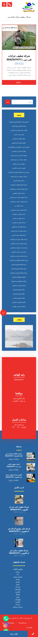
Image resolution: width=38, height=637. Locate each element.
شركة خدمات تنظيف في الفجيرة (18, 248)
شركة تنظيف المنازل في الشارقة (19, 189)
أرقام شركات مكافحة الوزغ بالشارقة (18, 122)
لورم (17, 597)
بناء (18, 574)
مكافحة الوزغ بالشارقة (19, 294)
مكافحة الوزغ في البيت (19, 298)
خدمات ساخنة (18, 607)
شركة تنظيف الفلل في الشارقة (19, 185)
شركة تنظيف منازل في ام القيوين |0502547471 (19, 551)
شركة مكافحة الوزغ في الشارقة (18, 273)
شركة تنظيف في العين (19, 218)
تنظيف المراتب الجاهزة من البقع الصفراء (18, 147)
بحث (8, 102)
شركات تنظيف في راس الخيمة (19, 176)
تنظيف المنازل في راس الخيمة (19, 155)
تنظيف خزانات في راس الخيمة (19, 160)
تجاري (18, 582)
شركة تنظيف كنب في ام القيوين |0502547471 (19, 508)
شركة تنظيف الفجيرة (18, 181)
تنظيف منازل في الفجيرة (18, 168)
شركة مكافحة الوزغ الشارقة (18, 264)
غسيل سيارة (17, 577)
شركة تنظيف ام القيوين (19, 193)
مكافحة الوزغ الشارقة (19, 290)
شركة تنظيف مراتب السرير (19, 235)
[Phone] (6, 618)
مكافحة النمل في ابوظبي (18, 285)
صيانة (18, 579)
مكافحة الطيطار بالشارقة (19, 277)
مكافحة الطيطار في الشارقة (18, 281)
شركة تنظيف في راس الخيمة (18, 231)
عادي (18, 584)
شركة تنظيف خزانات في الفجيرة (18, 201)
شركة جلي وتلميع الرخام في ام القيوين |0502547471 (19, 529)
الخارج (18, 592)
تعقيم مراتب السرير (19, 134)
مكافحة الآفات (18, 569)
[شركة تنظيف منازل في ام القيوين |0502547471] (19, 543)
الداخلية (17, 589)
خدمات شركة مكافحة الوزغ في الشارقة (18, 172)
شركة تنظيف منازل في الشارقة (18, 239)
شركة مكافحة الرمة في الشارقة (18, 256)
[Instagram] (6, 625)
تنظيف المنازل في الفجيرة (19, 151)
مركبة (18, 572)
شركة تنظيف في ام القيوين (19, 227)
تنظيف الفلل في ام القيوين (19, 143)
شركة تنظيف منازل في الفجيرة (19, 243)
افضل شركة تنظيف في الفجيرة (19, 130)
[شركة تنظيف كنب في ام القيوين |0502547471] (19, 499)
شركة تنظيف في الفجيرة (18, 222)
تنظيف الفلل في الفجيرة (18, 139)
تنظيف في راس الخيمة (19, 164)
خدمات (17, 587)
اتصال (18, 594)
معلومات (18, 599)
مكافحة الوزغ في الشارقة (19, 302)
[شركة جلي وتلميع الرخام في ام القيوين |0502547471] (19, 521)
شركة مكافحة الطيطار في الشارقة (19, 260)
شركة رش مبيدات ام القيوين (18, 252)
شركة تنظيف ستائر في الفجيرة (19, 210)
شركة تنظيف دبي (18, 206)
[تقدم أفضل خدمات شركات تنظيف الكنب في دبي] (28, 7)
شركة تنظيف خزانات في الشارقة (19, 197)
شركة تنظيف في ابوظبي (18, 214)
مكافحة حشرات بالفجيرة (18, 306)
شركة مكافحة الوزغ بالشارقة (18, 269)
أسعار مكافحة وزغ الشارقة (19, 126)
